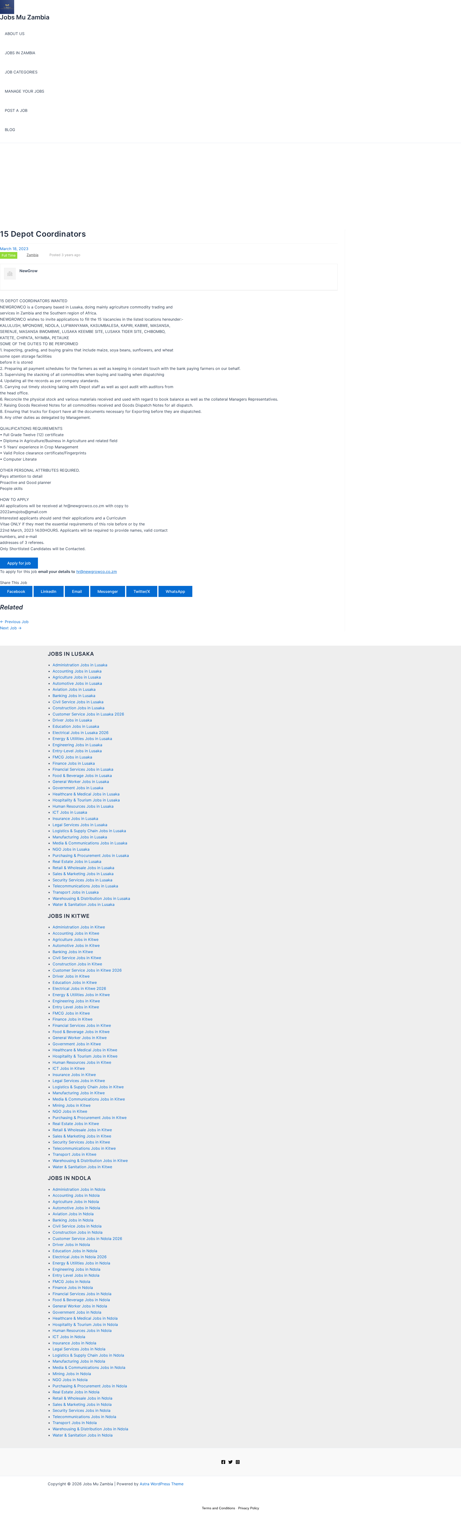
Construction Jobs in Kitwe (77, 964)
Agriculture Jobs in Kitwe (75, 939)
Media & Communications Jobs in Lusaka (90, 843)
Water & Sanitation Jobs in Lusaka (84, 904)
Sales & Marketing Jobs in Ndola (82, 1404)
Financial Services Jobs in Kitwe (82, 1025)
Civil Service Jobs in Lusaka (78, 701)
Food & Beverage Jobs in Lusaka (82, 775)
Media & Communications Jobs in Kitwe (89, 1099)
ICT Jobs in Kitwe (69, 1068)
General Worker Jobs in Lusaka (81, 781)
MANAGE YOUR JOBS (24, 91)
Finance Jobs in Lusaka (74, 763)
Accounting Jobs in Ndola (76, 1195)
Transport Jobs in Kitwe (74, 1154)
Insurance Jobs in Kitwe (74, 1074)
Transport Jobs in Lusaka (76, 892)
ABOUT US (14, 33)
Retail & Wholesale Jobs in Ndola (82, 1398)
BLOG (10, 129)
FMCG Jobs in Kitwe (71, 1013)
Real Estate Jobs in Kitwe (76, 1123)
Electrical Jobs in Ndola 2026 (80, 1256)
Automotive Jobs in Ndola (76, 1207)
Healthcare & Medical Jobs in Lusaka (86, 794)
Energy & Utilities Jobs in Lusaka (82, 738)
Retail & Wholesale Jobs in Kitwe (82, 1129)
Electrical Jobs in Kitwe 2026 (79, 988)
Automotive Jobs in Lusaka (77, 683)
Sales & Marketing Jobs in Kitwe (82, 1136)
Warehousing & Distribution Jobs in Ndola (90, 1428)
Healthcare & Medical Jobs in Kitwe (85, 1049)
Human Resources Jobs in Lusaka (83, 806)
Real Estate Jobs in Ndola (76, 1392)
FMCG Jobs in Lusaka (72, 757)
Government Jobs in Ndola (77, 1312)
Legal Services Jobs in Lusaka (80, 824)
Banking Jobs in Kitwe (73, 951)
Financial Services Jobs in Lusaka (83, 769)
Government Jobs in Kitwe (77, 1043)
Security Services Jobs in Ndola (81, 1410)
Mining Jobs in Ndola (72, 1373)
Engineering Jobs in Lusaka (77, 744)
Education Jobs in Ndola (75, 1250)
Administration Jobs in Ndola (79, 1189)
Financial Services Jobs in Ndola (82, 1293)
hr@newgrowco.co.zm (96, 571)
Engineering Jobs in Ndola (76, 1269)
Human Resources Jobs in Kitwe (82, 1062)
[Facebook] (223, 1462)
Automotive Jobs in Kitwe (76, 945)
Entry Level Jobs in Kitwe (76, 1007)
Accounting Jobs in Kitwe (76, 933)
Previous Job (14, 621)
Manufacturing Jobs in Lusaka (80, 837)
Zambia (32, 255)
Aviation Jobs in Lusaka (74, 689)
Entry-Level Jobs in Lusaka (77, 750)
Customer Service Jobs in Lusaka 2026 (88, 714)
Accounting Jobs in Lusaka (77, 671)
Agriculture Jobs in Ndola (76, 1201)
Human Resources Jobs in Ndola (82, 1330)
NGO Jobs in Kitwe (70, 1111)
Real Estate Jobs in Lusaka (77, 861)
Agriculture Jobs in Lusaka (77, 677)
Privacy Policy (248, 1508)
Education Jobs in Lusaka (76, 726)
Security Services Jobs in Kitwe (81, 1142)
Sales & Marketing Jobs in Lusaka (83, 873)
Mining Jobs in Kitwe (72, 1105)
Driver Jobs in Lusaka (72, 720)
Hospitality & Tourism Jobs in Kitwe (85, 1056)
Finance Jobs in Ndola (73, 1287)
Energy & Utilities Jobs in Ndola (81, 1263)
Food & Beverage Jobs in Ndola (81, 1299)
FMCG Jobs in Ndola (71, 1281)
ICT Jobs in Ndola (69, 1336)
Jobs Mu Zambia (24, 17)
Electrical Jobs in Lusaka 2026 (81, 732)
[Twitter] (230, 1462)
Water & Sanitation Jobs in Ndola (83, 1435)
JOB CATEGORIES (21, 72)
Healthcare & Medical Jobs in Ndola (85, 1318)
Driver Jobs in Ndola (71, 1244)
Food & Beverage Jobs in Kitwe (81, 1031)
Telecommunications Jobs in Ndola (84, 1416)
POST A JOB (16, 110)
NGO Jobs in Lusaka (71, 849)
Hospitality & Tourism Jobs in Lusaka (86, 800)
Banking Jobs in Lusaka (74, 695)
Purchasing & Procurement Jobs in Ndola (90, 1386)
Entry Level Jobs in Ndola (76, 1275)
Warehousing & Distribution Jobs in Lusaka (91, 898)
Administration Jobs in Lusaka (80, 664)
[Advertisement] (230, 179)
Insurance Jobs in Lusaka (75, 818)
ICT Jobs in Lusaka (70, 812)
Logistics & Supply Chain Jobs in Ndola (88, 1355)
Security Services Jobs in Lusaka (82, 880)
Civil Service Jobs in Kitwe (77, 957)
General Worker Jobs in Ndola (80, 1306)
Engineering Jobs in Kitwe (76, 1001)
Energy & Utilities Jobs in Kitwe (81, 994)
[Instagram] (238, 1462)
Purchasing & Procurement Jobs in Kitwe (90, 1117)
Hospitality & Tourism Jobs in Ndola (85, 1324)
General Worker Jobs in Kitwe (80, 1037)
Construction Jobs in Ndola (78, 1232)
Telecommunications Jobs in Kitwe (84, 1148)
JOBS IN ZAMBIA (20, 52)
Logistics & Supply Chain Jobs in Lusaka (89, 830)
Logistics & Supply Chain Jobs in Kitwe (88, 1086)
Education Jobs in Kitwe (75, 982)
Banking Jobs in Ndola (73, 1220)
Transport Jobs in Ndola (75, 1422)
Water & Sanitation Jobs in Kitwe (82, 1166)
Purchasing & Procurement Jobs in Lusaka (91, 855)
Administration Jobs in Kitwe (79, 927)
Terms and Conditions (218, 1508)
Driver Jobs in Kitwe (71, 976)
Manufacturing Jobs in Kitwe (79, 1092)
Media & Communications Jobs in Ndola (89, 1367)
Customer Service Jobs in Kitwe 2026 (87, 970)
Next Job (11, 628)
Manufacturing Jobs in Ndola (79, 1361)
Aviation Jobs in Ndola (73, 1213)
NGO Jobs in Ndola (70, 1379)
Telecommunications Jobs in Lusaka (85, 886)
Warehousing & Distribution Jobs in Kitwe (90, 1160)
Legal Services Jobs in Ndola (79, 1349)
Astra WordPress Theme (161, 1483)
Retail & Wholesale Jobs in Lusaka (83, 867)
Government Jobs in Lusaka (78, 787)
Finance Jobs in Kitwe (72, 1019)
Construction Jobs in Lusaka (78, 707)
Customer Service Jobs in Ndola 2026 (87, 1238)
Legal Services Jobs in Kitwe (79, 1080)
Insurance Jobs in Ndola (74, 1343)
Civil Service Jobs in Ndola (77, 1226)
